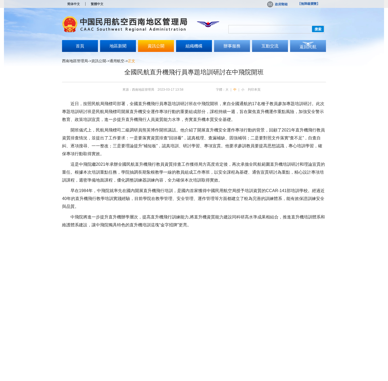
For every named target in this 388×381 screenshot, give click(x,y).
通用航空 (117, 61)
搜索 (318, 29)
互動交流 (270, 46)
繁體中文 (97, 4)
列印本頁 (254, 89)
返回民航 (308, 47)
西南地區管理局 (75, 61)
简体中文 (73, 4)
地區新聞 (118, 46)
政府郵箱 (281, 4)
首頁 (80, 46)
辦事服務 (232, 46)
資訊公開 (156, 46)
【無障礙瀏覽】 (309, 4)
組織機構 (194, 46)
